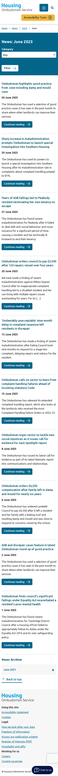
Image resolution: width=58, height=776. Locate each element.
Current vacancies (12, 761)
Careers (6, 756)
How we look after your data (18, 727)
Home (4, 28)
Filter (7, 68)
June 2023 (22, 670)
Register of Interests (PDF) (17, 741)
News (15, 28)
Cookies (6, 717)
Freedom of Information (16, 731)
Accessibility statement (15, 712)
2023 (24, 28)
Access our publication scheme (20, 736)
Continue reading (18, 124)
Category (7, 49)
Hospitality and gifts (13, 746)
